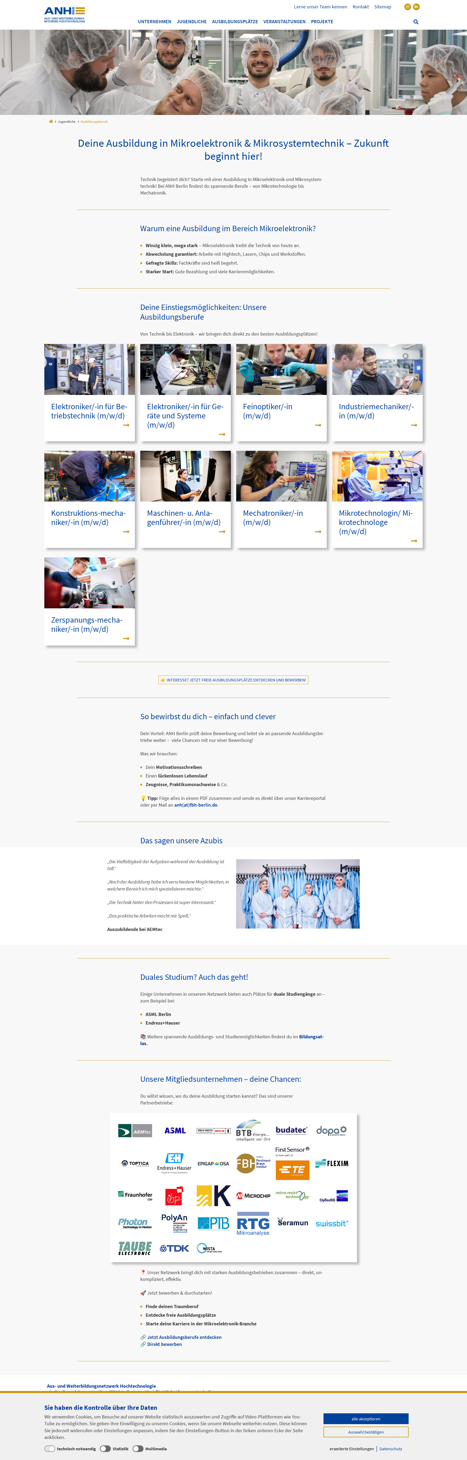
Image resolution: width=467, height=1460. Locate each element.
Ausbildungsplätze (235, 21)
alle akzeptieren (366, 1418)
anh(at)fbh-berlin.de (195, 805)
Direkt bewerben (164, 1344)
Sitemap (382, 7)
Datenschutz (390, 1448)
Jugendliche (192, 21)
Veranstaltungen (284, 21)
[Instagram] (407, 7)
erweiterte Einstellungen (352, 1448)
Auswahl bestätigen (366, 1432)
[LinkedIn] (416, 7)
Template (64, 15)
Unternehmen (154, 21)
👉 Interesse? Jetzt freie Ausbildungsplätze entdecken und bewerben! (233, 680)
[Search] (416, 22)
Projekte (322, 21)
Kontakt (361, 7)
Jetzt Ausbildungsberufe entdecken (184, 1337)
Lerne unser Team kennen (320, 7)
